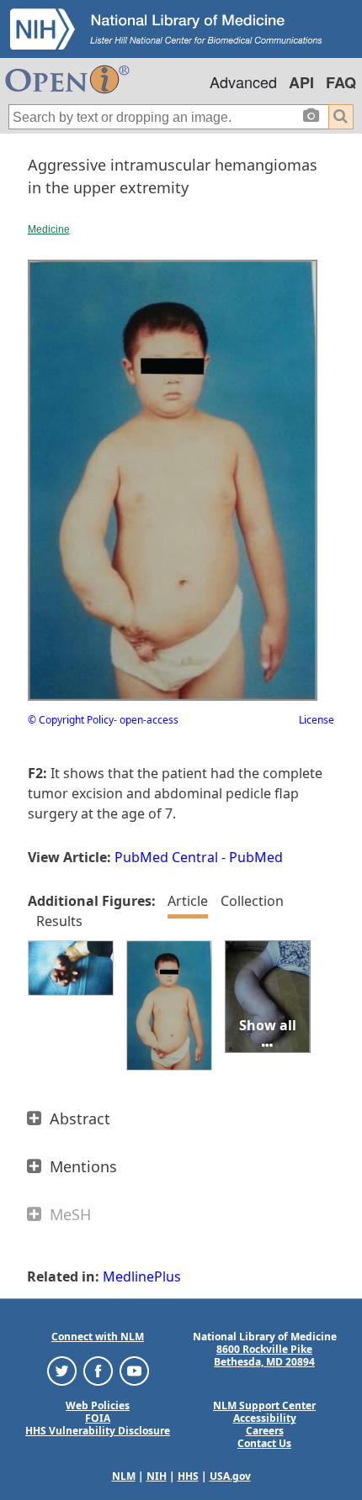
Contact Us (264, 1443)
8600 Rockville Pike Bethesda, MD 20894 (264, 1355)
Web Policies (98, 1405)
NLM (124, 1476)
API (301, 82)
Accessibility (264, 1418)
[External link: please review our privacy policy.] (62, 1370)
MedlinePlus (142, 1276)
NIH (156, 1476)
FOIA (97, 1418)
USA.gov (230, 1476)
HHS (188, 1476)
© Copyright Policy (71, 720)
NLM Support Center (264, 1405)
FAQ (341, 82)
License (316, 720)
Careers (265, 1431)
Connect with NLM (97, 1336)
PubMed (256, 857)
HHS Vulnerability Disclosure (97, 1431)
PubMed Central (166, 857)
